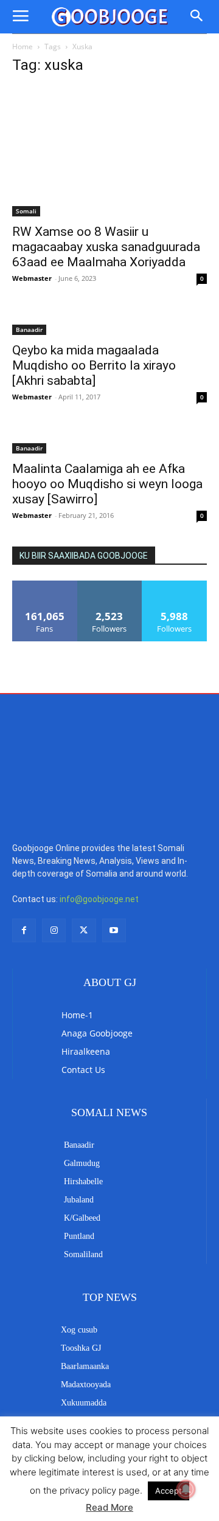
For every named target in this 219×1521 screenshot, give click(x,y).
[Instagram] (54, 859)
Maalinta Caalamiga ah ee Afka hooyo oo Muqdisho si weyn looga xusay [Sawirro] (107, 483)
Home (22, 46)
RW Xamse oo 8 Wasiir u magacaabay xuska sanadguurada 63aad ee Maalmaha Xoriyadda (106, 246)
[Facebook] (24, 859)
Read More (109, 1507)
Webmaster (32, 278)
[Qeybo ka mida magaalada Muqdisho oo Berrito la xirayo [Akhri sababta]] (109, 322)
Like (45, 585)
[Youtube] (114, 859)
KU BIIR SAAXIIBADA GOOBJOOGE (83, 555)
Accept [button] (168, 1490)
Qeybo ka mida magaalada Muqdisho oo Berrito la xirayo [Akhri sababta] (94, 365)
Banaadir (29, 329)
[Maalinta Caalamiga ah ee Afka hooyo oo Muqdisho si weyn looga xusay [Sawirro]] (109, 441)
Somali (26, 211)
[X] (84, 859)
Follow (110, 585)
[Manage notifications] (186, 1489)
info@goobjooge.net (99, 827)
